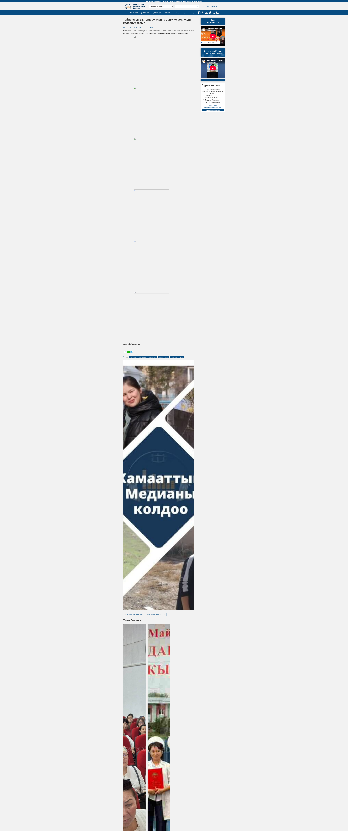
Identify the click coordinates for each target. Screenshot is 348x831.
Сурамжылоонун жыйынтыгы (212, 107)
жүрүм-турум (152, 357)
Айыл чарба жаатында (212, 102)
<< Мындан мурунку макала (134, 614)
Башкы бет (134, 13)
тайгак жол (174, 357)
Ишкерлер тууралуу (211, 97)
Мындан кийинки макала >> (156, 614)
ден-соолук (133, 357)
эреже (181, 357)
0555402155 (197, 1)
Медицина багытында (212, 100)
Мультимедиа (156, 13)
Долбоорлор (145, 13)
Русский (206, 6)
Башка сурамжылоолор (213, 110)
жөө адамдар (142, 357)
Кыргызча (214, 6)
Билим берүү (209, 95)
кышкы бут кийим (163, 357)
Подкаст (167, 13)
